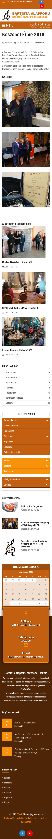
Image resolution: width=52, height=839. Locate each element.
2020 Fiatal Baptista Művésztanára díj (20, 308)
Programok (11, 392)
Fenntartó (8, 783)
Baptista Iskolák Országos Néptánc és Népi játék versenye (34, 544)
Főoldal (7, 778)
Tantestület (9, 431)
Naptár (7, 802)
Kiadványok (9, 471)
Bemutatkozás (10, 420)
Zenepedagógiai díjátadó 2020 (17, 350)
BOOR (19, 814)
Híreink (7, 787)
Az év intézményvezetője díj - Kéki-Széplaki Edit (35, 524)
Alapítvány (8, 441)
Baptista (7, 466)
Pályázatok (9, 436)
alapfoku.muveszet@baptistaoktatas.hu (26, 657)
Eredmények (11, 377)
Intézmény (8, 43)
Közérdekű (11, 382)
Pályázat (10, 387)
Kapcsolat (8, 797)
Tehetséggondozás (14, 397)
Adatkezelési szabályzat (15, 818)
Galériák (7, 484)
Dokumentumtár (11, 425)
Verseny (9, 402)
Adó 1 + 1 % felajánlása (32, 506)
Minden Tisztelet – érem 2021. (17, 262)
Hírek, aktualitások (12, 479)
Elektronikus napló (12, 452)
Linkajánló (8, 447)
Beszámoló (11, 372)
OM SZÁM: (26, 414)
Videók (7, 460)
